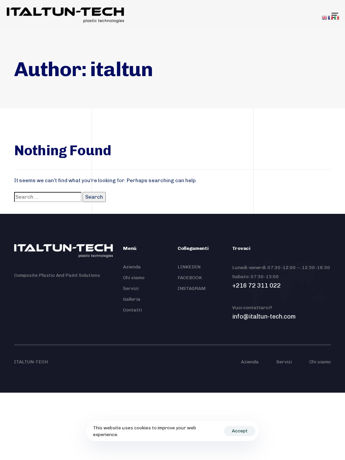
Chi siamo (134, 278)
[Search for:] (48, 197)
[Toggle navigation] (283, 15)
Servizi (130, 288)
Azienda (132, 267)
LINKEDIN (189, 267)
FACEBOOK (190, 278)
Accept (240, 431)
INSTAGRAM (192, 288)
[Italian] (337, 17)
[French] (331, 17)
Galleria (131, 299)
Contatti (132, 310)
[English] (325, 17)
